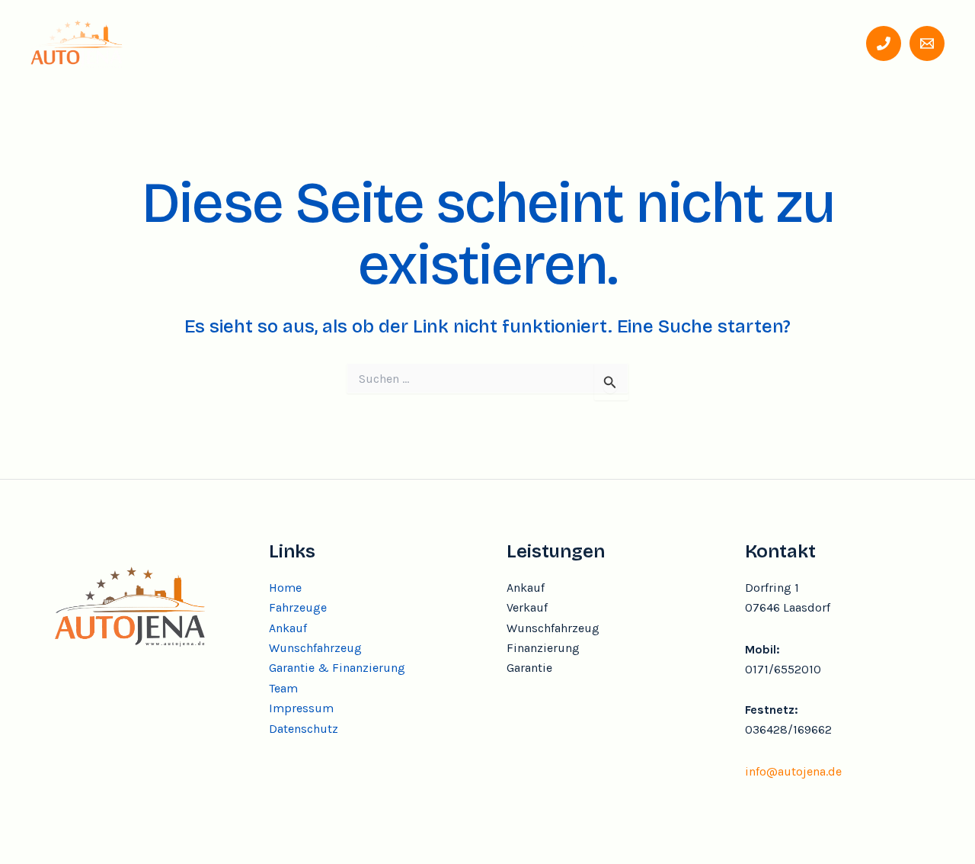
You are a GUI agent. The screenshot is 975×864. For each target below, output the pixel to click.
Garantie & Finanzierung (638, 42)
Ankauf (377, 42)
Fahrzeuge (295, 42)
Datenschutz (303, 728)
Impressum (301, 708)
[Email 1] (927, 43)
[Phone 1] (883, 43)
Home (217, 42)
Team (760, 42)
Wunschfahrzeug (480, 42)
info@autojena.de (793, 771)
